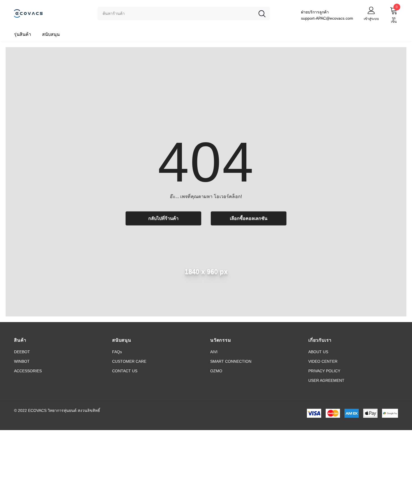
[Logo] (51, 13)
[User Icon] (371, 10)
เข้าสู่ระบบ (371, 19)
